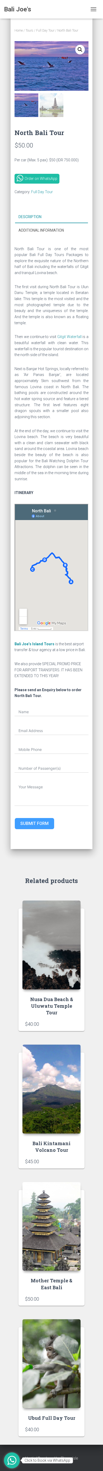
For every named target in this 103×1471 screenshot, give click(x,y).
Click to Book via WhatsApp (47, 1460)
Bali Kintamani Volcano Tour (51, 1146)
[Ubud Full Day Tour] (51, 1363)
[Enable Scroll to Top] (92, 1460)
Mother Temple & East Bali (51, 1283)
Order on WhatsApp (41, 178)
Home (19, 30)
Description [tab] (29, 217)
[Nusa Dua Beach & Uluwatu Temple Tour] (51, 945)
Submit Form (34, 823)
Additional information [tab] (41, 230)
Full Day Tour (45, 30)
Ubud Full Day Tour (51, 1418)
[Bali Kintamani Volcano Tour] (51, 1089)
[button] (80, 49)
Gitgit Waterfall (69, 337)
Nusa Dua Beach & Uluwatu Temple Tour (51, 1006)
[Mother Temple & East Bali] (51, 1226)
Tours (29, 30)
